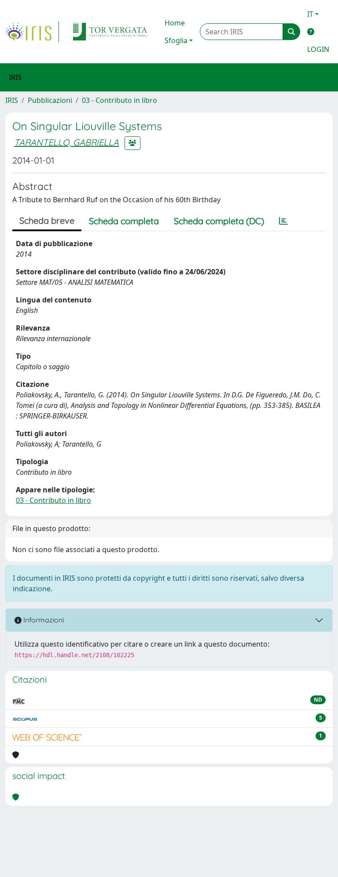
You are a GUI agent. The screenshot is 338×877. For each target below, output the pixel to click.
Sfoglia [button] (176, 40)
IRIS (11, 100)
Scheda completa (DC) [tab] (219, 220)
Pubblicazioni (50, 100)
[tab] (283, 221)
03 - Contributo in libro (119, 100)
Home (175, 23)
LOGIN (318, 49)
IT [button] (310, 14)
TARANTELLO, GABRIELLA (66, 142)
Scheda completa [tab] (124, 220)
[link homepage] (32, 31)
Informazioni (43, 619)
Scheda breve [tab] (46, 220)
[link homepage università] (110, 31)
